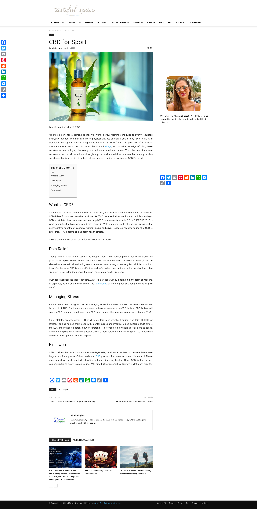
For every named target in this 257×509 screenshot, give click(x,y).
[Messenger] (4, 84)
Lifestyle (180, 503)
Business (102, 22)
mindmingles (57, 48)
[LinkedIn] (4, 72)
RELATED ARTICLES (60, 440)
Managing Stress (59, 185)
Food (179, 22)
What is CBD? (57, 176)
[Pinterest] (4, 60)
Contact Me (58, 22)
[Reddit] (4, 66)
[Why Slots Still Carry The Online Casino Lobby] (101, 457)
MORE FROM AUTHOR (83, 440)
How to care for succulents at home (134, 401)
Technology (195, 22)
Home (72, 22)
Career (151, 22)
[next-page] (56, 485)
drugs (108, 146)
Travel (171, 503)
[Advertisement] (184, 52)
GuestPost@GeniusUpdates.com (108, 503)
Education (165, 22)
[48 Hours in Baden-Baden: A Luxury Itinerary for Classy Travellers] (136, 457)
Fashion (138, 22)
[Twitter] (4, 48)
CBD (98, 356)
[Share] (4, 96)
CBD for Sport (63, 389)
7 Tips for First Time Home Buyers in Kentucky (72, 401)
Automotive (86, 22)
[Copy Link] (4, 90)
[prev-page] (51, 485)
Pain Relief (56, 180)
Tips (187, 503)
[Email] (4, 54)
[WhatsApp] (4, 78)
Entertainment (120, 22)
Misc (59, 30)
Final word (56, 190)
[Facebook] (4, 42)
